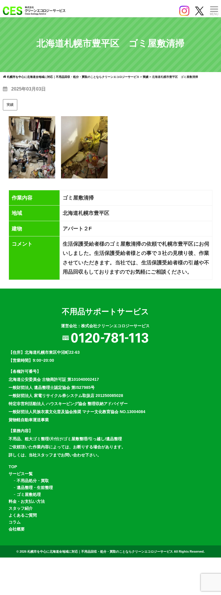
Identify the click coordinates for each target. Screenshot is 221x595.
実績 (10, 105)
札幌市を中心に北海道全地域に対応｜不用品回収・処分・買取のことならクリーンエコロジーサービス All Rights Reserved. (116, 551)
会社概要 (17, 529)
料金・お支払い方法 (27, 501)
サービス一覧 (21, 474)
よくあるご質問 (23, 515)
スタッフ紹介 (21, 508)
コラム (15, 522)
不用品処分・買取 (33, 481)
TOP (13, 467)
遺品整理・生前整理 (35, 487)
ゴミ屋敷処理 (29, 494)
